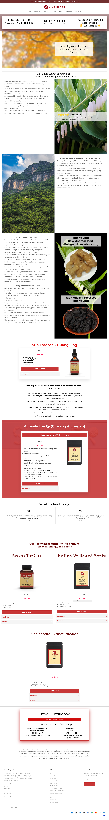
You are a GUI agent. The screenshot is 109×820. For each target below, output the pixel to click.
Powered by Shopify (16, 814)
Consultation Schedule (56, 788)
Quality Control (54, 783)
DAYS (45, 23)
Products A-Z (46, 11)
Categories (37, 11)
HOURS (51, 23)
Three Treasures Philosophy (57, 790)
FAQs (54, 11)
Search (51, 797)
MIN (58, 23)
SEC (64, 23)
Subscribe (89, 784)
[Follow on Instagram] (12, 807)
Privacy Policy (53, 799)
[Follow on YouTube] (16, 807)
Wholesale (69, 11)
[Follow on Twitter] (8, 807)
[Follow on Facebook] (4, 807)
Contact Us (78, 11)
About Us (61, 11)
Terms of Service (54, 802)
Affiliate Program (54, 785)
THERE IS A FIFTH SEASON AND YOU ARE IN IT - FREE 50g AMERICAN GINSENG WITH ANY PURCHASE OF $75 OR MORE (54, 1)
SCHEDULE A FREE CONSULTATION (54, 720)
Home (29, 11)
